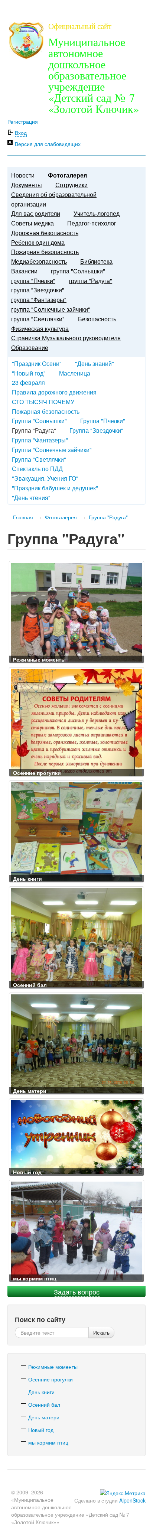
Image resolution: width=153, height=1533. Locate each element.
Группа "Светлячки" (39, 459)
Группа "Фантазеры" (40, 440)
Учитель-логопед (97, 213)
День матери (43, 1417)
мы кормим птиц (48, 1442)
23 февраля (28, 382)
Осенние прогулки (50, 1379)
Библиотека (96, 261)
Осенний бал (44, 1404)
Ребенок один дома (38, 242)
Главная (23, 517)
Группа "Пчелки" (102, 420)
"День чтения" (31, 497)
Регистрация (22, 121)
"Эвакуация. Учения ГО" (45, 478)
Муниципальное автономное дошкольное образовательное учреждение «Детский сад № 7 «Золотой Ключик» (93, 75)
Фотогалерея (67, 175)
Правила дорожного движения (54, 392)
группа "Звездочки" (37, 290)
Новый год (40, 1429)
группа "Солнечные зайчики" (50, 309)
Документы (26, 185)
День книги (41, 1392)
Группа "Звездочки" (96, 430)
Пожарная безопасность (45, 251)
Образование (29, 347)
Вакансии (24, 271)
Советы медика (32, 223)
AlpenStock (132, 1500)
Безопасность (97, 319)
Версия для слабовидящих (48, 143)
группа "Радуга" (90, 280)
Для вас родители (35, 213)
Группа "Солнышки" (39, 420)
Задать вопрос (77, 1291)
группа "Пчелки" (33, 280)
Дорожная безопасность (44, 232)
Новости (23, 175)
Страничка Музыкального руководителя (66, 338)
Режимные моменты (53, 1366)
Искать (101, 1332)
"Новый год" (29, 373)
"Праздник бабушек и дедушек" (55, 488)
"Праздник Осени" (37, 363)
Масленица (74, 373)
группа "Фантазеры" (38, 299)
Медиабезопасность (39, 261)
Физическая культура (40, 328)
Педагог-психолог (91, 223)
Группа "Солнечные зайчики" (52, 449)
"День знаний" (94, 363)
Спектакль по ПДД (37, 468)
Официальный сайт (79, 26)
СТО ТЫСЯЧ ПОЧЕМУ (43, 401)
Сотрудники (71, 185)
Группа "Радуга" (108, 517)
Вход (21, 132)
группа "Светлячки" (38, 319)
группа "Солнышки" (78, 271)
